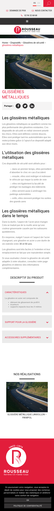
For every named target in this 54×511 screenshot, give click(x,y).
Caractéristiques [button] (15, 292)
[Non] (50, 497)
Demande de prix (18, 10)
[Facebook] (18, 105)
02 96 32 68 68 (30, 15)
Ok (27, 500)
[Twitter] (25, 105)
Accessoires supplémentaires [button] (23, 337)
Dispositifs (15, 43)
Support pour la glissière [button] (20, 322)
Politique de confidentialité (28, 506)
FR (35, 3)
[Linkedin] (31, 105)
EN (39, 3)
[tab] (27, 292)
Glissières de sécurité (33, 43)
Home (5, 43)
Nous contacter (43, 10)
